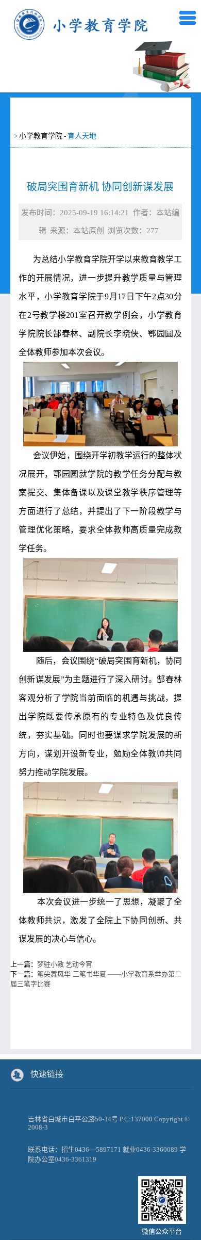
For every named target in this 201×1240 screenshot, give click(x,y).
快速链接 (46, 1074)
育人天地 (82, 136)
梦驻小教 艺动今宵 (64, 964)
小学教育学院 (40, 136)
